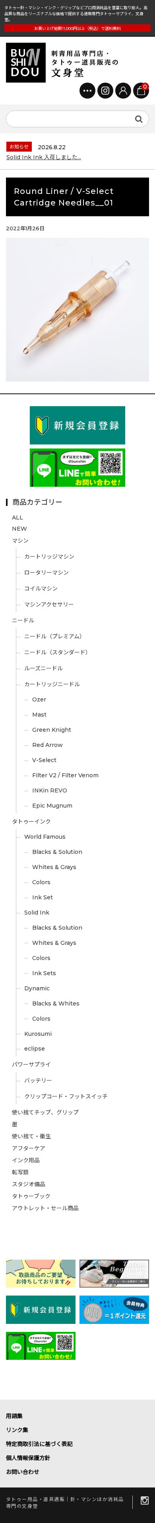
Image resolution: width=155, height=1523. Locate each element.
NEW (19, 528)
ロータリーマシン (46, 572)
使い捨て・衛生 (31, 1136)
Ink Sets (44, 973)
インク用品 (26, 1160)
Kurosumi (38, 1033)
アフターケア (28, 1148)
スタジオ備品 (28, 1184)
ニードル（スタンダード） (57, 652)
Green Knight (51, 729)
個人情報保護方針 (28, 1458)
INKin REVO (49, 790)
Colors (41, 882)
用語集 (14, 1416)
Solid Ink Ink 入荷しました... (43, 157)
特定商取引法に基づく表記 (39, 1444)
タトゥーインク (31, 821)
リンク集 (17, 1430)
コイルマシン (41, 588)
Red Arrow (47, 745)
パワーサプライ (31, 1064)
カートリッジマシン (49, 556)
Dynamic (37, 988)
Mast (39, 714)
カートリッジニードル (52, 684)
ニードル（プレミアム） (54, 636)
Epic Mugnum (52, 805)
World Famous (45, 836)
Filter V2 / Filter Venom (65, 775)
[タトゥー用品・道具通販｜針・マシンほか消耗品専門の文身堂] (65, 63)
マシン (20, 540)
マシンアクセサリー (49, 604)
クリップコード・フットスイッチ (66, 1096)
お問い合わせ (22, 1472)
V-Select (44, 760)
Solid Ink (36, 912)
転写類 (20, 1172)
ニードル (23, 620)
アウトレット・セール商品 (45, 1208)
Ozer (39, 699)
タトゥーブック (31, 1196)
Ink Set (42, 897)
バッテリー (38, 1080)
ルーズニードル (43, 668)
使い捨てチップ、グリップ (45, 1112)
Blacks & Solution (57, 851)
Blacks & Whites (55, 1003)
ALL (17, 517)
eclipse (34, 1048)
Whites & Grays (54, 867)
